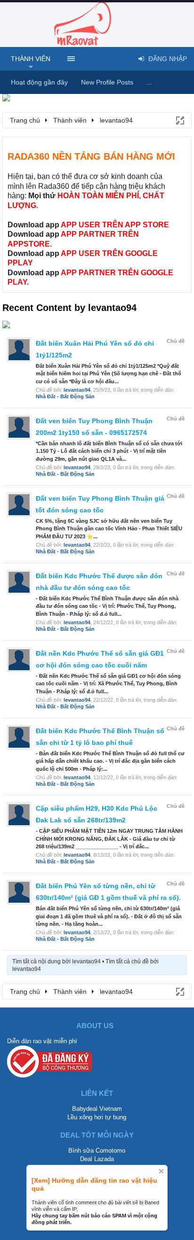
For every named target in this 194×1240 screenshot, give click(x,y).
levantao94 (77, 390)
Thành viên (30, 58)
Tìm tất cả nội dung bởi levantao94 (56, 961)
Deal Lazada (97, 1158)
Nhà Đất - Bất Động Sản (65, 396)
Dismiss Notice (161, 1171)
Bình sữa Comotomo (96, 1150)
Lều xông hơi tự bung (96, 1117)
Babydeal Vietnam (97, 1108)
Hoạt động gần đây (39, 82)
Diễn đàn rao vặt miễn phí (42, 1041)
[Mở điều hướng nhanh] (179, 119)
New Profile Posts (107, 82)
